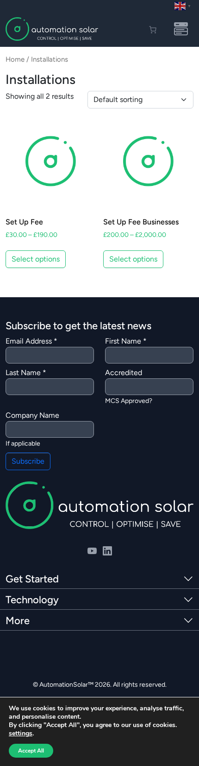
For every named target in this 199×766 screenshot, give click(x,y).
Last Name (26, 372)
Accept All (31, 750)
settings (20, 733)
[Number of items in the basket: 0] (152, 29)
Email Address (31, 341)
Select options (36, 259)
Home (15, 59)
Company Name (32, 415)
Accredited (123, 372)
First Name (126, 341)
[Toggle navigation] (180, 29)
